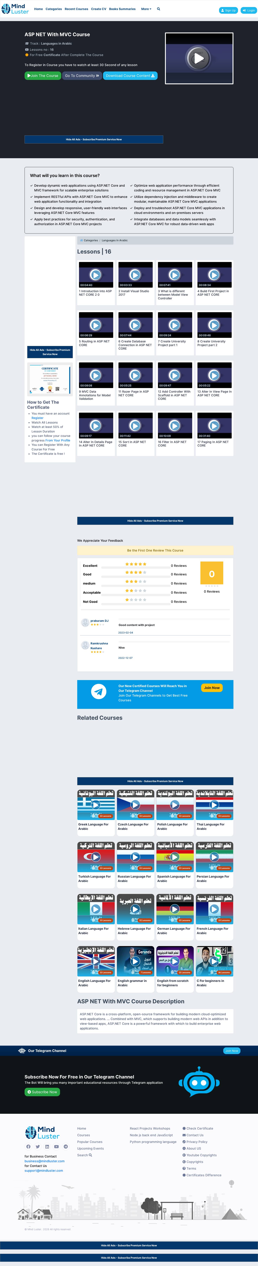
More (145, 9)
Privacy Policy (196, 1142)
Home (38, 9)
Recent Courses (76, 9)
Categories (54, 9)
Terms (191, 1168)
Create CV (98, 9)
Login (250, 10)
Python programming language (153, 1142)
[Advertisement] (94, 109)
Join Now (232, 1050)
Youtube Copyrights (201, 1155)
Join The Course (44, 76)
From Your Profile (57, 440)
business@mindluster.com (45, 1161)
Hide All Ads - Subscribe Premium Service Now (94, 139)
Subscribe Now (44, 1092)
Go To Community (80, 76)
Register (38, 418)
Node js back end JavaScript (151, 1135)
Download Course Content (128, 76)
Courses (83, 1135)
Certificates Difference (203, 1175)
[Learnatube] (15, 7)
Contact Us (195, 1135)
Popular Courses (89, 1142)
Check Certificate (199, 1128)
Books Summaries (122, 9)
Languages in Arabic (115, 240)
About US (193, 1148)
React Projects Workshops (150, 1128)
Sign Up (230, 10)
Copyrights (194, 1162)
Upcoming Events (90, 1148)
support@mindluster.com (44, 1170)
